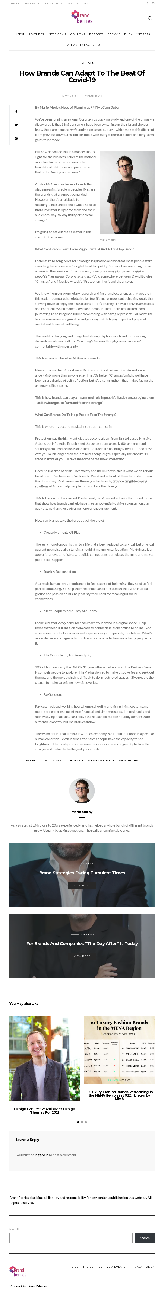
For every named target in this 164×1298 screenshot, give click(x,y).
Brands (59, 760)
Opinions (77, 34)
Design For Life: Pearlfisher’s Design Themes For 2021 (44, 1111)
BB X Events (54, 3)
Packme (114, 34)
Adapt (31, 760)
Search (14, 1228)
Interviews (57, 34)
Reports (96, 34)
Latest (19, 34)
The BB (14, 3)
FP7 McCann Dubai (101, 760)
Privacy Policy (78, 3)
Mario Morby (129, 760)
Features (36, 34)
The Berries (32, 3)
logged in (41, 1155)
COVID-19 (77, 760)
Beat (45, 760)
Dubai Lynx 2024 (137, 34)
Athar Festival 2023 (83, 45)
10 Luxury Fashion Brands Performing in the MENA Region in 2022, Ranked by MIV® (119, 1095)
